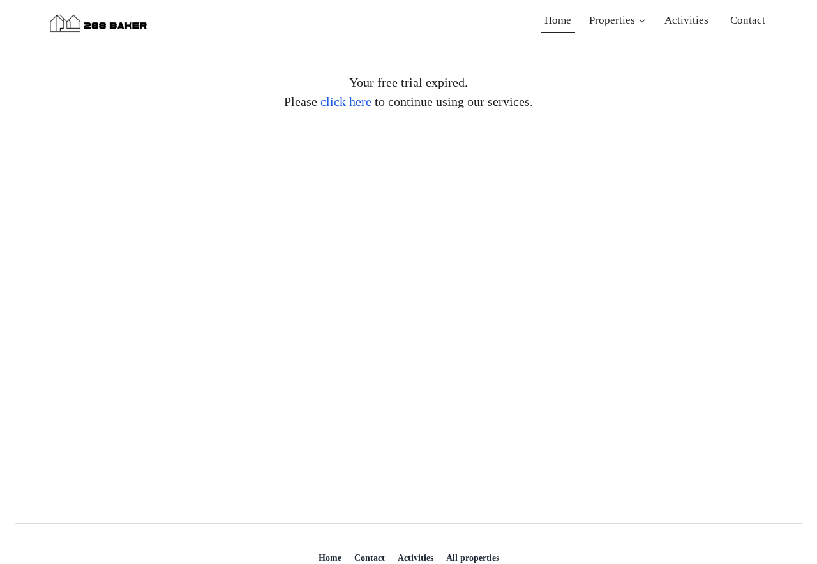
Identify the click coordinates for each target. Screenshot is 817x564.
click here (345, 101)
